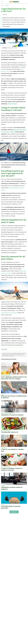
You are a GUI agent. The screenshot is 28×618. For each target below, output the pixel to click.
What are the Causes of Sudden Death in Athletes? (14, 397)
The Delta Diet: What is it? (9, 432)
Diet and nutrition (5, 375)
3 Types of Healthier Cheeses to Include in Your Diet (11, 469)
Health (2, 394)
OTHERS (7, 5)
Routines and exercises (7, 413)
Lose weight (4, 447)
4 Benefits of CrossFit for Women (12, 415)
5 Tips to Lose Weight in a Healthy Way (12, 450)
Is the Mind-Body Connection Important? (10, 507)
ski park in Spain (12, 103)
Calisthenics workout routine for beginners (12, 488)
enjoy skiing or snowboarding (9, 312)
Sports (2, 5)
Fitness (3, 485)
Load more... (14, 512)
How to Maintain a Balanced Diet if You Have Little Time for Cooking (14, 378)
